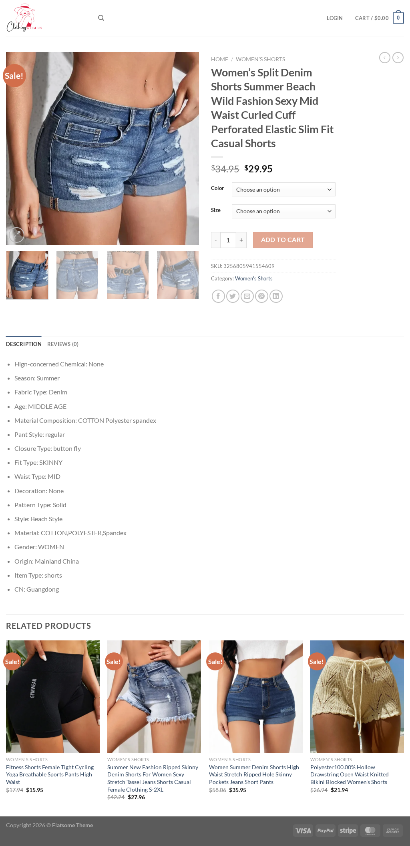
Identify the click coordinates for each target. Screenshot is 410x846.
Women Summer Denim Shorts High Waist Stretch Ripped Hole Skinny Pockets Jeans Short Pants (254, 774)
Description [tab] (24, 344)
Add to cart (283, 239)
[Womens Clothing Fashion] (46, 18)
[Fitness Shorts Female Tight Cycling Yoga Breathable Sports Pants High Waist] (53, 696)
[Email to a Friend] (247, 296)
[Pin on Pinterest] (261, 296)
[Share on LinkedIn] (276, 296)
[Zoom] (16, 235)
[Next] (185, 148)
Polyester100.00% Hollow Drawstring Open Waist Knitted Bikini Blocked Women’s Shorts (349, 774)
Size (216, 210)
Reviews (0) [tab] (63, 344)
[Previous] (20, 148)
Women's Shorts (260, 59)
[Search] (101, 18)
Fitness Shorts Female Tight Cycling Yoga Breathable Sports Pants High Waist (50, 774)
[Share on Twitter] (232, 296)
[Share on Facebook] (218, 296)
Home (219, 59)
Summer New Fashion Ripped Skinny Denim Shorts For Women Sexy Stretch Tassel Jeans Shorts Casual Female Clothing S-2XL (152, 778)
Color (217, 188)
